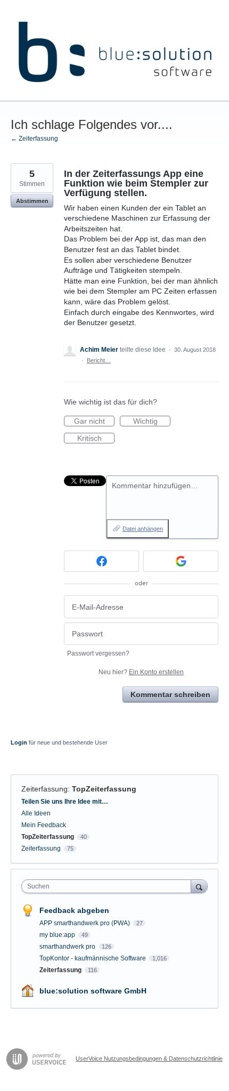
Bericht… (99, 360)
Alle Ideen (36, 813)
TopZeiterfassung (104, 789)
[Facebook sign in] (101, 561)
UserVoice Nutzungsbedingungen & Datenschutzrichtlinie (149, 1058)
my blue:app (58, 935)
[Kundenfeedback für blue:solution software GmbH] (114, 50)
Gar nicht (94, 421)
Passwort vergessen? (98, 653)
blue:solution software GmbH (92, 991)
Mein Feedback (43, 825)
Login (19, 742)
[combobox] (109, 886)
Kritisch (95, 438)
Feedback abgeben (74, 910)
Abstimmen (32, 201)
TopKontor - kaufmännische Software (93, 958)
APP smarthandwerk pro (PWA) (85, 923)
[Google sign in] (180, 561)
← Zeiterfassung (34, 138)
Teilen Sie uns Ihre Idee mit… (64, 801)
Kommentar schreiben (170, 694)
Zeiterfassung (44, 789)
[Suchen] (199, 886)
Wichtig (151, 421)
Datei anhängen (142, 529)
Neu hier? (141, 672)
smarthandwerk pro (68, 946)
